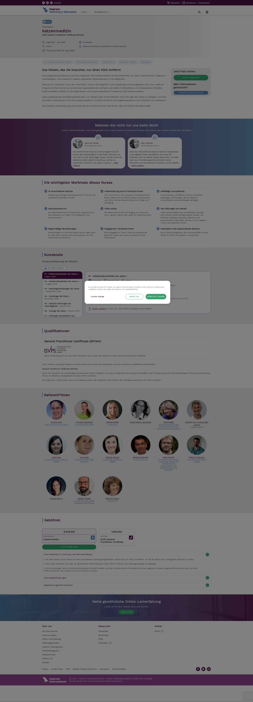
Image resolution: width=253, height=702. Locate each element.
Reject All (134, 296)
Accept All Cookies (156, 296)
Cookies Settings (97, 296)
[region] (127, 292)
